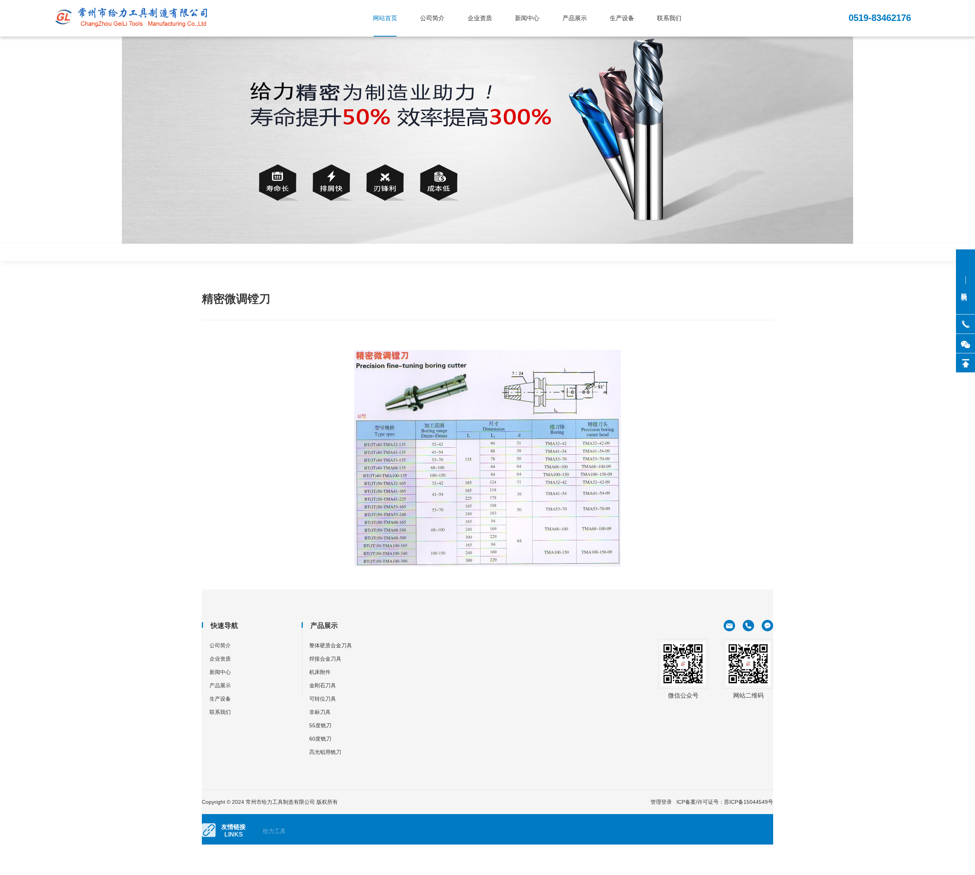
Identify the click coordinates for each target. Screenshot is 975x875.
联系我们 (669, 18)
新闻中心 (527, 18)
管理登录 (661, 802)
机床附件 (320, 672)
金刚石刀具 (322, 685)
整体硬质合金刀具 (330, 645)
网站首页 (385, 18)
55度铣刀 (320, 725)
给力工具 (274, 831)
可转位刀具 (322, 699)
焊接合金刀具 (325, 659)
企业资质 (480, 18)
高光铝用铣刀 (325, 752)
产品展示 (575, 18)
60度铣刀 (320, 739)
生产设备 (622, 18)
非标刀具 (320, 712)
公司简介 (432, 18)
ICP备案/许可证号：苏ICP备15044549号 (724, 802)
